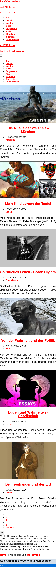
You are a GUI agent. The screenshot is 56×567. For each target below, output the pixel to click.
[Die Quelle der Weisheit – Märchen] (28, 122)
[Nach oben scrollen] (2, 533)
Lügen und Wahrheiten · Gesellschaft (28, 414)
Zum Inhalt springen (10, 1)
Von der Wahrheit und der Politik (28, 340)
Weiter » (10, 527)
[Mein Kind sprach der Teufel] (28, 197)
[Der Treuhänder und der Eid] (28, 478)
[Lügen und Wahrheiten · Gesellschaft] (28, 406)
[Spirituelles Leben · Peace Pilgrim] (28, 266)
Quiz (8, 31)
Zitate (8, 348)
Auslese (10, 23)
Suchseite (10, 37)
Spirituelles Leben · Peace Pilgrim (28, 271)
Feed (8, 26)
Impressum (11, 28)
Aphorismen (12, 280)
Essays (9, 424)
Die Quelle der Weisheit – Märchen (28, 129)
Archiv (9, 20)
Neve (3, 555)
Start (8, 17)
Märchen (10, 140)
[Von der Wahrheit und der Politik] (28, 334)
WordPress (33, 555)
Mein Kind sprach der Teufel (28, 203)
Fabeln (9, 212)
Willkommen (12, 39)
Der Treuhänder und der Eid (28, 484)
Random (10, 34)
